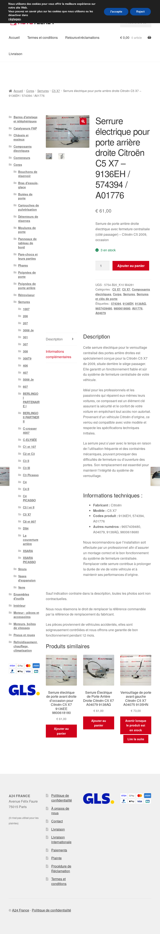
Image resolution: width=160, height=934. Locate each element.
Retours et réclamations (82, 37)
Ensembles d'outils (21, 596)
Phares (23, 265)
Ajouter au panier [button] (61, 730)
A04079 (100, 313)
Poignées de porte (27, 274)
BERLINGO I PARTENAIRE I (31, 399)
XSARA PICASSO (29, 560)
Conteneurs (22, 158)
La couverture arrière (30, 539)
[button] (83, 121)
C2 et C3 (29, 454)
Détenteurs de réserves (28, 218)
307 (25, 344)
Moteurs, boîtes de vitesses (25, 626)
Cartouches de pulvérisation (28, 207)
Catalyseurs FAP (25, 128)
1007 (26, 309)
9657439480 (103, 308)
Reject (140, 12)
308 (25, 351)
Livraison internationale (61, 839)
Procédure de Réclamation (61, 868)
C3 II (26, 461)
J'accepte (116, 12)
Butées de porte (25, 196)
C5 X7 (56, 91)
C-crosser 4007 (30, 430)
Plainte (56, 858)
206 (25, 316)
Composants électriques (23, 148)
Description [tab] (54, 339)
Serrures (43, 91)
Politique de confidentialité (61, 798)
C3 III (26, 468)
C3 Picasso (31, 475)
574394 (116, 303)
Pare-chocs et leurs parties (28, 256)
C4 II (26, 489)
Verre (21, 587)
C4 (25, 482)
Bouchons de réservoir (27, 174)
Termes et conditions (42, 37)
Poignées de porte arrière (27, 286)
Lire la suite (136, 739)
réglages (14, 19)
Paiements (59, 850)
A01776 (137, 308)
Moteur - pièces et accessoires (26, 614)
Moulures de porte (27, 230)
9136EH (128, 303)
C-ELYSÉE (30, 440)
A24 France (20, 910)
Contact (57, 821)
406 (25, 365)
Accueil (14, 37)
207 (25, 323)
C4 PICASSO (29, 498)
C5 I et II (28, 507)
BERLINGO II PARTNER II (31, 417)
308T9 (27, 358)
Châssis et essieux (21, 137)
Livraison (15, 53)
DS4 (26, 528)
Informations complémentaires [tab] (58, 354)
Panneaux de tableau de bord (27, 243)
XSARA (28, 551)
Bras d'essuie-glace (28, 185)
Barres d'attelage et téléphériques (26, 119)
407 (25, 372)
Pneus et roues (24, 635)
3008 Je (28, 330)
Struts (22, 569)
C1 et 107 (29, 446)
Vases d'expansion (27, 578)
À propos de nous (60, 811)
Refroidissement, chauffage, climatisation (26, 646)
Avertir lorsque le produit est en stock (135, 725)
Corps (30, 91)
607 (25, 386)
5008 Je (28, 379)
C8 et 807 (29, 521)
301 (25, 337)
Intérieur (19, 605)
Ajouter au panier (131, 265)
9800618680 (122, 308)
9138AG (140, 303)
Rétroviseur (26, 295)
